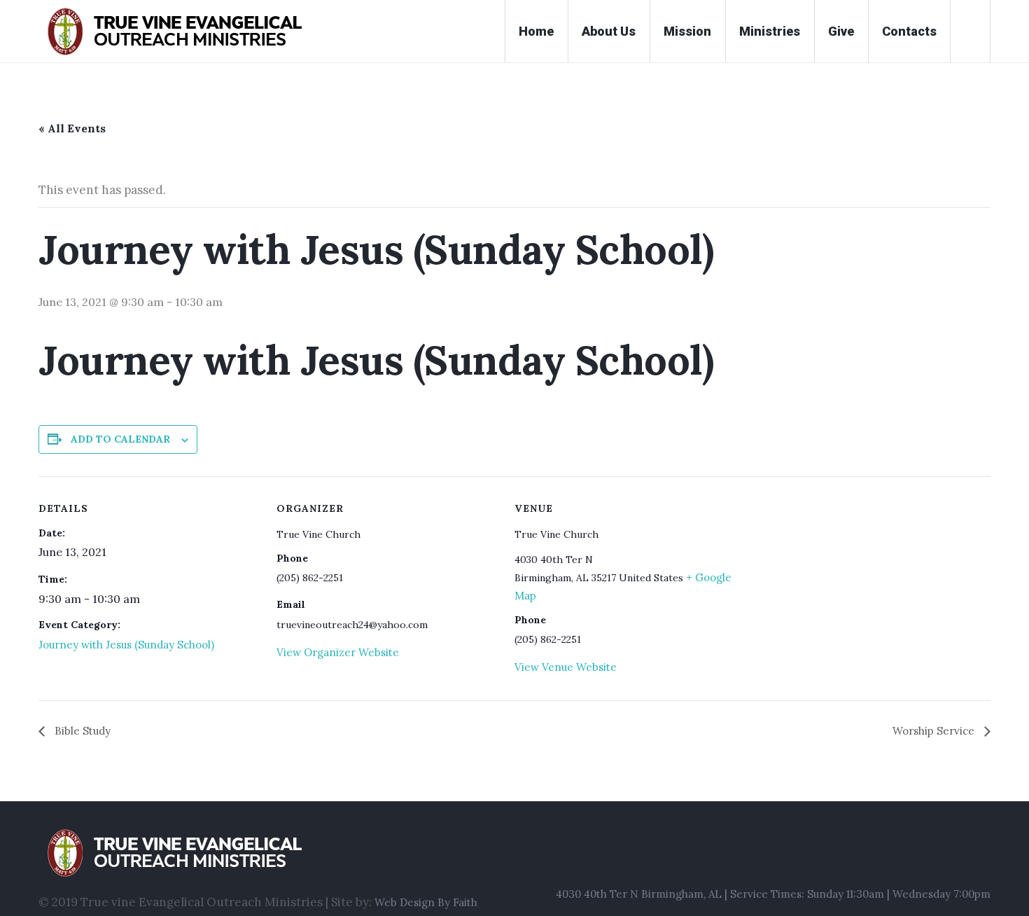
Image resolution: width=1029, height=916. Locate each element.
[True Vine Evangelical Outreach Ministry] (257, 852)
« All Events (72, 128)
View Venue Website (565, 667)
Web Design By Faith (425, 902)
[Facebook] (929, 858)
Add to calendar (120, 439)
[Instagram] (955, 858)
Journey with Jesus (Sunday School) (126, 644)
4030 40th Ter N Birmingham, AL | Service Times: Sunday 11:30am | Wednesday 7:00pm (773, 894)
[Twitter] (981, 858)
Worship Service (934, 730)
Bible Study (81, 730)
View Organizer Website (337, 652)
